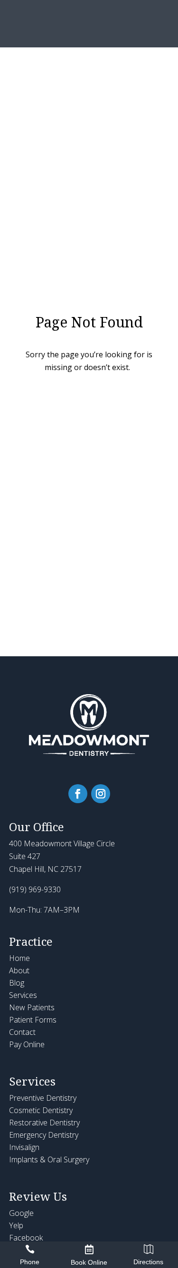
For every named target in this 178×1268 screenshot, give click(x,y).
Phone (29, 1262)
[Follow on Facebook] (77, 793)
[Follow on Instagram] (100, 793)
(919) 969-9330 (35, 889)
